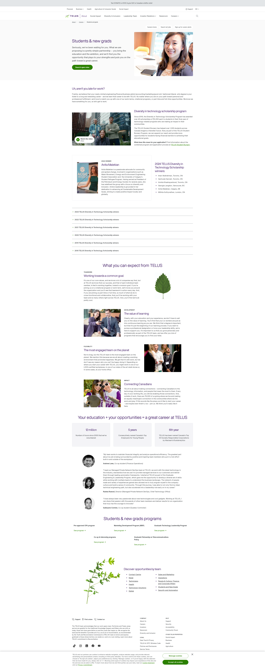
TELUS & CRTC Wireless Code (150, 643)
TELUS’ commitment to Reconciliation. (85, 639)
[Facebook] (94, 645)
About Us (143, 621)
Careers (142, 624)
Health (89, 9)
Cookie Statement (148, 663)
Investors (143, 627)
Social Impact (123, 9)
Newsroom (163, 16)
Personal (70, 9)
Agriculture (169, 646)
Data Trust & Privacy (147, 640)
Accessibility (170, 627)
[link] (95, 16)
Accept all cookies (175, 662)
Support (168, 621)
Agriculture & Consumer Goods (105, 9)
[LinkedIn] (87, 645)
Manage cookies (175, 656)
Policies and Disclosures (148, 646)
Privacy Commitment (85, 665)
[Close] (192, 654)
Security (168, 624)
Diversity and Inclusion (147, 633)
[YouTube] (100, 645)
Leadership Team (130, 16)
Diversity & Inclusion (112, 16)
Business (169, 640)
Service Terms (144, 649)
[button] (148, 16)
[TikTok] (75, 645)
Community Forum (172, 630)
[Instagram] (81, 645)
